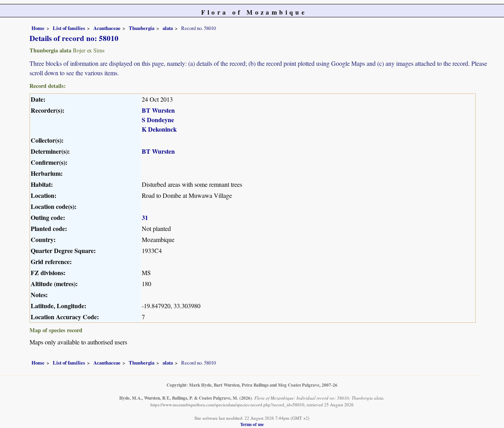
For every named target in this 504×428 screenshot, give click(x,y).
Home (38, 28)
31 (145, 217)
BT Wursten (158, 110)
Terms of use (252, 424)
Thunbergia (141, 28)
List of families (69, 28)
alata (168, 28)
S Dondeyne (158, 119)
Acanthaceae (106, 28)
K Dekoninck (159, 129)
